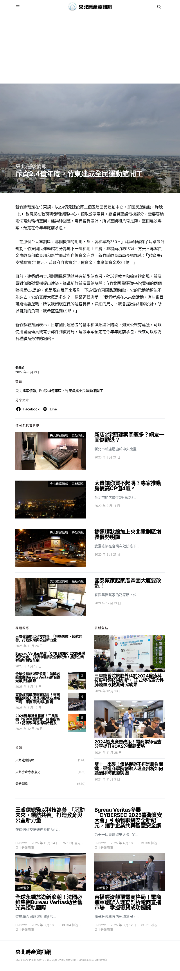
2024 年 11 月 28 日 (108, 752)
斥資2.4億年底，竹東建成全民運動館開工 (71, 390)
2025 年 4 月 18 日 (28, 666)
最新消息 (78, 435)
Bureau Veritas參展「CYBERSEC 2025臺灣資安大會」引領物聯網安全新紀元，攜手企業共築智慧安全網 (50, 657)
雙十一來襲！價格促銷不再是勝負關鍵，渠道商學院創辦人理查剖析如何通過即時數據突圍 (128, 769)
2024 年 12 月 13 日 (108, 691)
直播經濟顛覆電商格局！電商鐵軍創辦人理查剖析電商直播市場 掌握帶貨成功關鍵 (37, 698)
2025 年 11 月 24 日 (29, 646)
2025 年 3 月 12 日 (28, 707)
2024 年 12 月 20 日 (29, 728)
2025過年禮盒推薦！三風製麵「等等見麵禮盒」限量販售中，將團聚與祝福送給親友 (37, 719)
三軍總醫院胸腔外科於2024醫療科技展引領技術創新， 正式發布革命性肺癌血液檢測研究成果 (129, 680)
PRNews (21, 843)
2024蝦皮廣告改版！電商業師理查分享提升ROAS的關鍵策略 (128, 744)
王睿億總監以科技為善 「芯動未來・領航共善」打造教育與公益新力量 (48, 638)
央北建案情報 (31, 166)
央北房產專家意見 (28, 772)
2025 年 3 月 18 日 (28, 686)
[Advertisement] (90, 53)
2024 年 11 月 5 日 (107, 779)
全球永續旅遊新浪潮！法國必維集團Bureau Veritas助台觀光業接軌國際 (37, 677)
